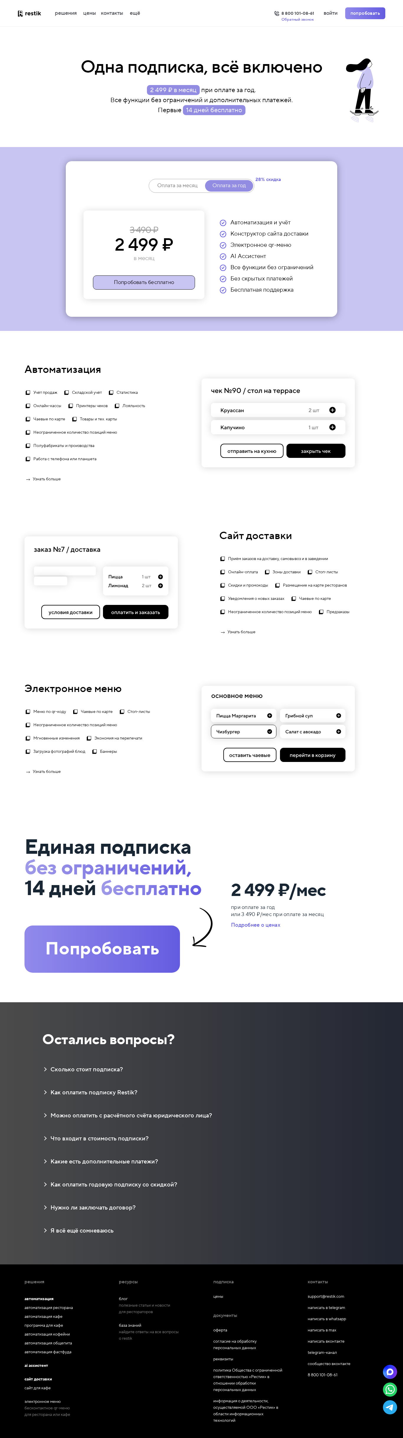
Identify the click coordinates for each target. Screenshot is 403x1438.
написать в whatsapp (327, 1319)
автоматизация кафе (43, 1316)
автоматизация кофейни (47, 1334)
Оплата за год (229, 185)
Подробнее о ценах (255, 925)
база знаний (130, 1325)
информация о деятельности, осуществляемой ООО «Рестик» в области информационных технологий (245, 1410)
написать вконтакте (326, 1341)
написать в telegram (326, 1307)
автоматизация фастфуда (47, 1352)
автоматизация (39, 1299)
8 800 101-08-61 (323, 1375)
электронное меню (42, 1401)
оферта (220, 1330)
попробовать (365, 13)
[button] (390, 1372)
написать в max (322, 1330)
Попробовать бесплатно (144, 282)
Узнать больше (47, 479)
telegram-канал (322, 1352)
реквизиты (223, 1359)
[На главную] (35, 13)
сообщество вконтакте (329, 1364)
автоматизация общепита (48, 1343)
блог (123, 1299)
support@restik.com (326, 1296)
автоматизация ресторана (48, 1307)
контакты (112, 13)
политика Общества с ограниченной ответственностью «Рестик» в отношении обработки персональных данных (247, 1380)
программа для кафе (43, 1325)
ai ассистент (36, 1365)
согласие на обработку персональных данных (235, 1345)
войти (331, 13)
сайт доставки (38, 1379)
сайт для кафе (37, 1388)
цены (89, 13)
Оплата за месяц (177, 185)
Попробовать (102, 949)
